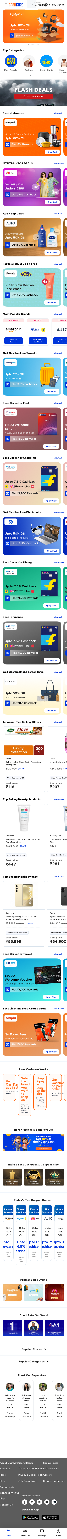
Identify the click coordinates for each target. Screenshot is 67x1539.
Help (41, 4)
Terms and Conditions (30, 1468)
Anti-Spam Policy (27, 1481)
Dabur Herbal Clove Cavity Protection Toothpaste (23, 763)
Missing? (42, 1536)
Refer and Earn (51, 1468)
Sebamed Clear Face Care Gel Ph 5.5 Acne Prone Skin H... (23, 840)
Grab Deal (52, 152)
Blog (2, 1481)
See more (10, 1406)
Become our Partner (54, 1481)
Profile (59, 1535)
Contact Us (6, 1504)
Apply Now (51, 446)
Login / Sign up (56, 5)
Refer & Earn (25, 1536)
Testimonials (7, 1487)
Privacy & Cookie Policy (30, 1474)
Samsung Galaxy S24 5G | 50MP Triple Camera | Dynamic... (21, 918)
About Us (5, 1468)
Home (8, 1536)
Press (3, 1474)
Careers (47, 1474)
